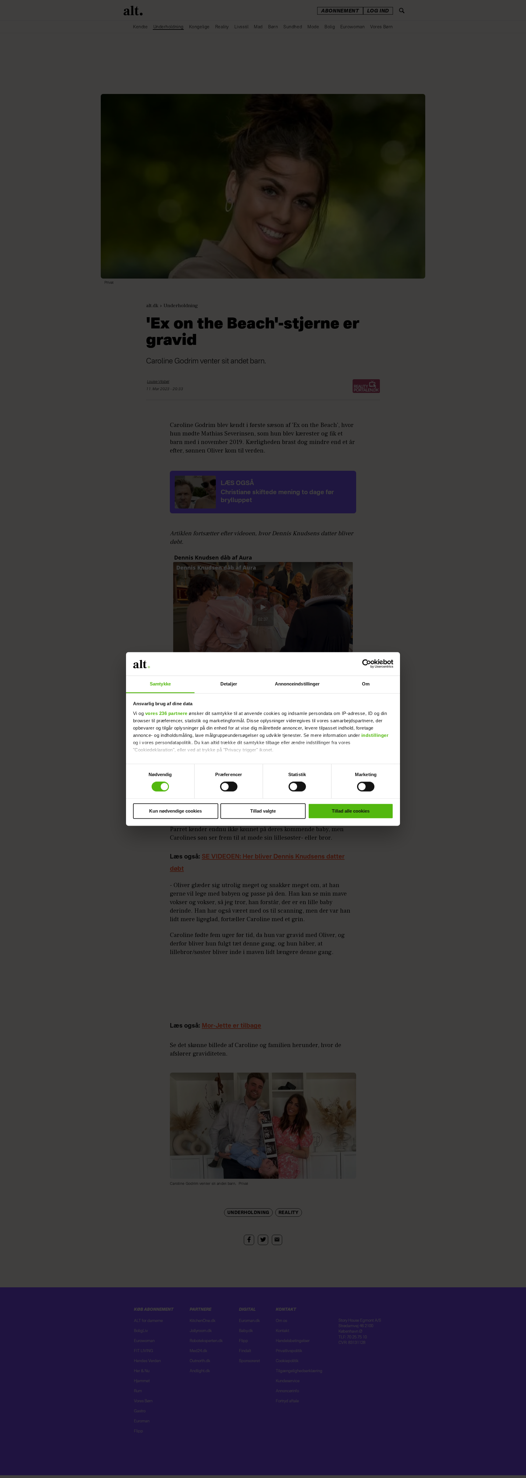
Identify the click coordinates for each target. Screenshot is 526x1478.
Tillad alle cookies (351, 811)
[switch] (228, 787)
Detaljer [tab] (228, 683)
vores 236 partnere (166, 713)
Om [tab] (366, 683)
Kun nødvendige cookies (175, 811)
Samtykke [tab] (160, 683)
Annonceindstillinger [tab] (297, 683)
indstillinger (375, 735)
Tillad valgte (263, 811)
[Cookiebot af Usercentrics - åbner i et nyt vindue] (366, 663)
